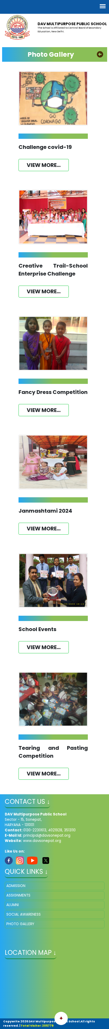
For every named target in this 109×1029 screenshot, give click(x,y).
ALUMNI (12, 904)
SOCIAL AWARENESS (23, 914)
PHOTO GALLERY (20, 923)
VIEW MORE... (44, 165)
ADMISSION (15, 885)
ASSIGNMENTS (18, 895)
